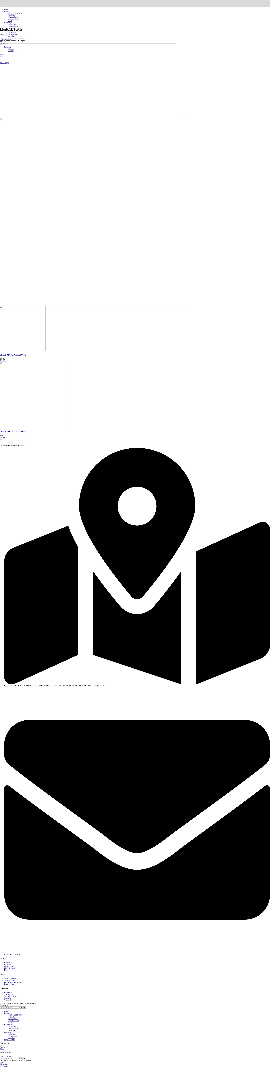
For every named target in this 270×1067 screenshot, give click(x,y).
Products (7, 962)
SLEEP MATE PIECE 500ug (13, 355)
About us (11, 36)
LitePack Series (13, 19)
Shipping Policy (9, 980)
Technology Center (10, 996)
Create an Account (6, 1056)
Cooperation (12, 34)
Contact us (12, 32)
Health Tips (12, 24)
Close (2, 1045)
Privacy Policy (9, 984)
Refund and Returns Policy (13, 982)
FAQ (10, 21)
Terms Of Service (10, 978)
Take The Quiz (13, 26)
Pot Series (11, 15)
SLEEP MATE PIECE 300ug (13, 431)
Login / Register (9, 1040)
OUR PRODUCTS (15, 13)
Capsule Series (13, 17)
